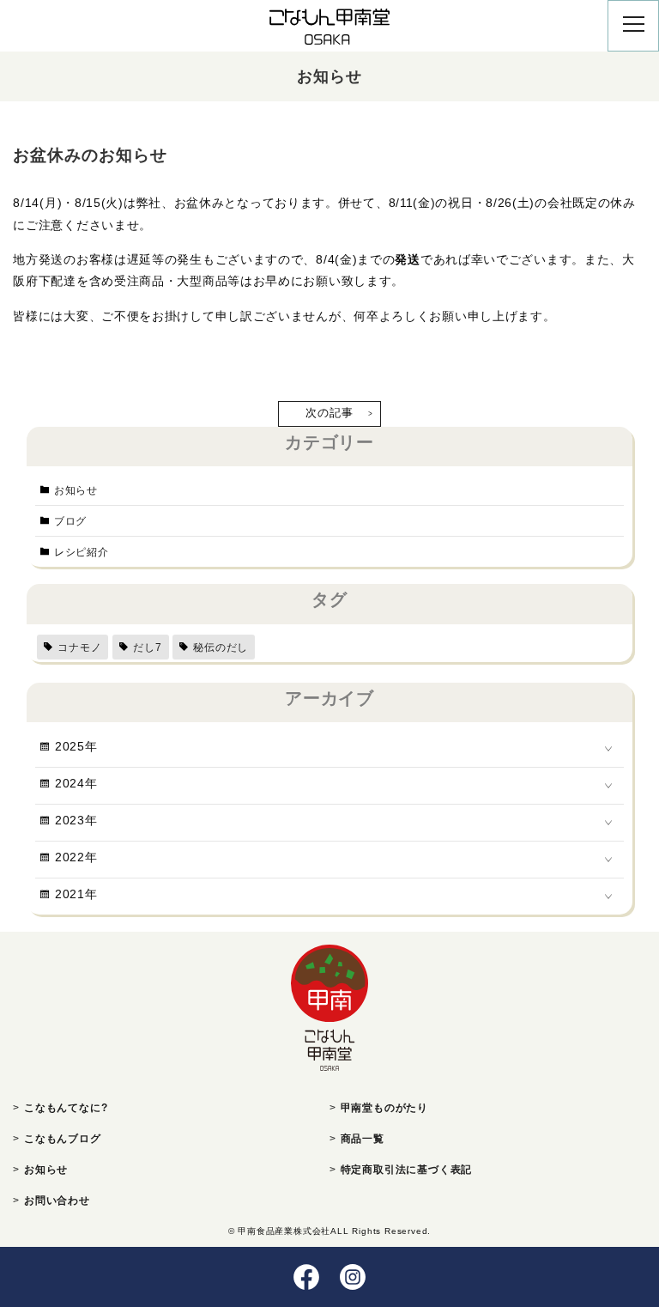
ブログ (70, 521)
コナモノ (79, 647)
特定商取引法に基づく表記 (407, 1170)
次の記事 (329, 412)
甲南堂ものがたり (384, 1108)
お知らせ (76, 490)
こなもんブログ (62, 1139)
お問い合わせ (57, 1201)
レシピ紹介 (81, 552)
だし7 (147, 647)
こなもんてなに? (65, 1108)
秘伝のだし (220, 647)
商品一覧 (362, 1139)
